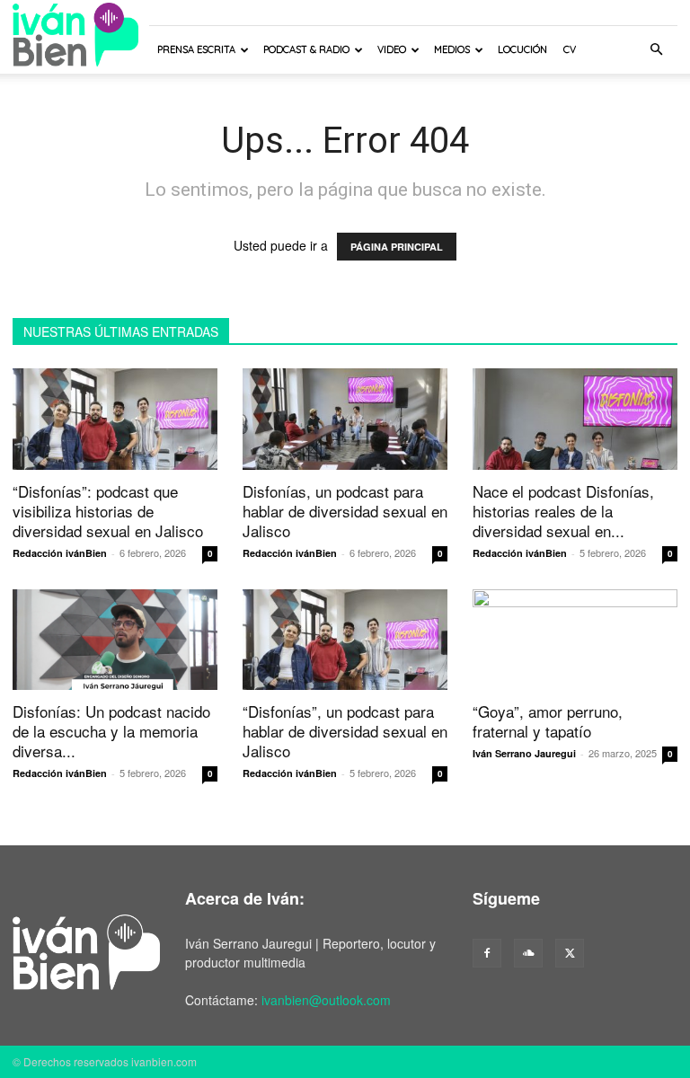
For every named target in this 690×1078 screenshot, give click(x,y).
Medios (452, 49)
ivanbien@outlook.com (326, 1000)
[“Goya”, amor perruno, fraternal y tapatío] (575, 640)
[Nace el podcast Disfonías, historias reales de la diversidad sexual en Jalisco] (575, 419)
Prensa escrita (196, 49)
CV (569, 49)
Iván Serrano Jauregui (524, 753)
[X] (569, 953)
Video (391, 49)
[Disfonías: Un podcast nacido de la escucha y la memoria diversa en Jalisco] (115, 640)
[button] (655, 49)
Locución (522, 49)
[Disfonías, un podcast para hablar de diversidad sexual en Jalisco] (345, 419)
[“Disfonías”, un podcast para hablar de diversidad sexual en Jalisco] (345, 640)
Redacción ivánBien (60, 553)
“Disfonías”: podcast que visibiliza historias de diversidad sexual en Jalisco (108, 511)
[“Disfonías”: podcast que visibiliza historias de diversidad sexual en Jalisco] (115, 419)
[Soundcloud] (528, 953)
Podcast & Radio (306, 49)
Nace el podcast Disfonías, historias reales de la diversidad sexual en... (563, 511)
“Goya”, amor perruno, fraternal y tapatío (548, 721)
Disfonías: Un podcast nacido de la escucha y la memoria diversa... (111, 731)
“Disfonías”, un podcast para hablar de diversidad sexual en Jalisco (345, 731)
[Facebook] (487, 953)
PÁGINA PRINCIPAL (396, 246)
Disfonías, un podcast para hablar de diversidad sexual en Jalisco (345, 511)
